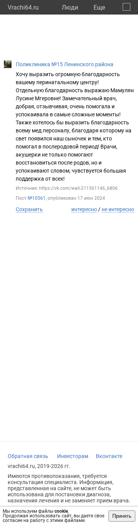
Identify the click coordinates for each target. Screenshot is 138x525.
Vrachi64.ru (23, 7)
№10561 (37, 198)
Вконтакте (109, 456)
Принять (121, 516)
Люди (70, 7)
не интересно (118, 209)
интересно (84, 209)
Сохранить (29, 209)
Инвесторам (72, 456)
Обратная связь (28, 456)
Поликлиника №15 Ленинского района (64, 64)
